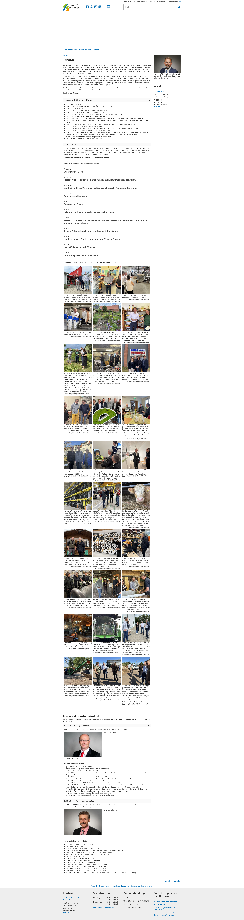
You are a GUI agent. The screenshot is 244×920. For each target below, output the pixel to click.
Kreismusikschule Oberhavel (166, 901)
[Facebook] (87, 7)
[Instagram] (91, 7)
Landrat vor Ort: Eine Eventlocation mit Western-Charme (92, 239)
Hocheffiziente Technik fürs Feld (80, 247)
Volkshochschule (162, 904)
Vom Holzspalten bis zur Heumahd (81, 255)
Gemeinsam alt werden (75, 196)
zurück (167, 881)
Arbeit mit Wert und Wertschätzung (81, 163)
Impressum (150, 1)
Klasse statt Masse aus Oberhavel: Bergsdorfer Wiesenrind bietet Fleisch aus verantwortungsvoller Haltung (105, 221)
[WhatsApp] (100, 7)
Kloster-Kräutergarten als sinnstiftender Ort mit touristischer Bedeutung (100, 180)
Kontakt (133, 1)
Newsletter (141, 1)
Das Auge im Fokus (73, 204)
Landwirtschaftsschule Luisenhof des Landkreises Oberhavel (167, 914)
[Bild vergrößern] (78, 280)
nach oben (177, 881)
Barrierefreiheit (172, 1)
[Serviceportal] (108, 7)
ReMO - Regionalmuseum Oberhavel (164, 909)
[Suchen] (179, 7)
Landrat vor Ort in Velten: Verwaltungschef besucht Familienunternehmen (101, 188)
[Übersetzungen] (180, 1)
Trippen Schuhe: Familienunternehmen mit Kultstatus (91, 231)
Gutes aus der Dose (73, 171)
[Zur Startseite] (74, 7)
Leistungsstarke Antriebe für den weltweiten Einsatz (90, 212)
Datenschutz (161, 1)
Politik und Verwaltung (82, 49)
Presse (126, 1)
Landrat (96, 49)
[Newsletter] (104, 7)
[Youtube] (96, 7)
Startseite (94, 886)
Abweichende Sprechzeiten (103, 907)
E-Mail (157, 107)
